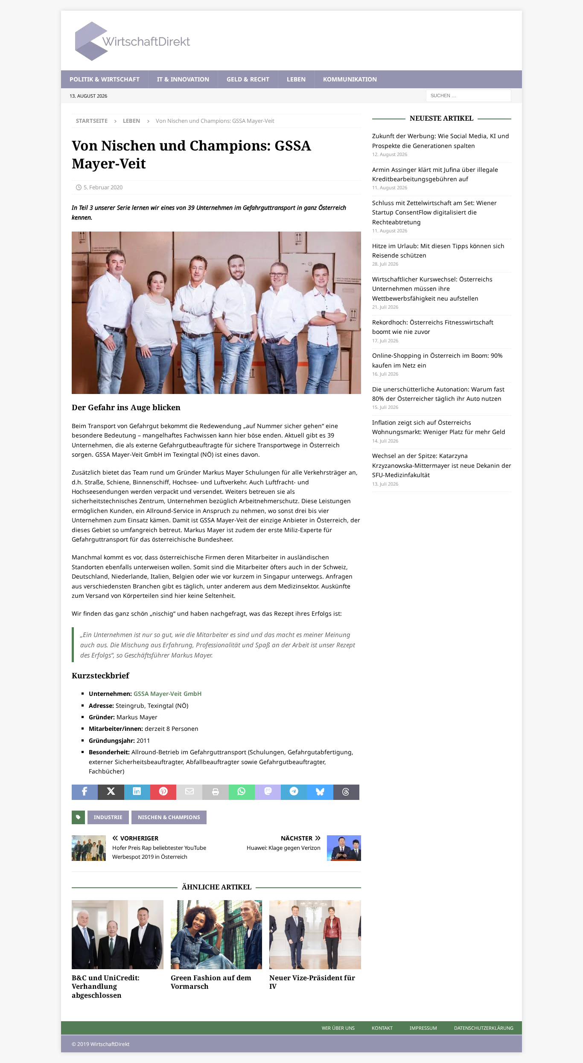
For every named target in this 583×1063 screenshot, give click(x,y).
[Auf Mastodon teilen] (268, 792)
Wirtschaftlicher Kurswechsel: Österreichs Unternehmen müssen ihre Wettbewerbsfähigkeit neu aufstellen (432, 288)
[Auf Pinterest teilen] (163, 792)
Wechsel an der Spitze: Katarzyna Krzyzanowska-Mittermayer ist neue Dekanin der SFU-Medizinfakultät (441, 465)
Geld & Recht (248, 79)
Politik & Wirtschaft (105, 79)
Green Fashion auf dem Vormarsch (211, 982)
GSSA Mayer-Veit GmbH (168, 693)
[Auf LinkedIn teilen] (137, 792)
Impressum (423, 1028)
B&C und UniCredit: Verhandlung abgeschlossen (106, 986)
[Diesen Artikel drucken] (215, 792)
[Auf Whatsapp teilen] (242, 792)
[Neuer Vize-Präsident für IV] (315, 934)
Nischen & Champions (169, 817)
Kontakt (382, 1028)
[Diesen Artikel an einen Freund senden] (189, 792)
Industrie (108, 817)
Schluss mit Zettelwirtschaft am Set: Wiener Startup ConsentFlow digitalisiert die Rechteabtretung (434, 212)
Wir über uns (338, 1028)
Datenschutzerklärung (483, 1028)
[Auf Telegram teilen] (294, 792)
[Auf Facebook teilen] (85, 792)
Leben (296, 79)
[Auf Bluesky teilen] (320, 792)
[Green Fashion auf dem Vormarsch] (216, 934)
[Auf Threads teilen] (346, 792)
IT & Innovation (183, 79)
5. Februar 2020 (103, 187)
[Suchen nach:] (468, 95)
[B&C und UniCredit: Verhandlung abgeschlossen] (117, 934)
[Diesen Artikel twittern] (111, 792)
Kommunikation (350, 79)
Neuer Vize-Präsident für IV (312, 982)
